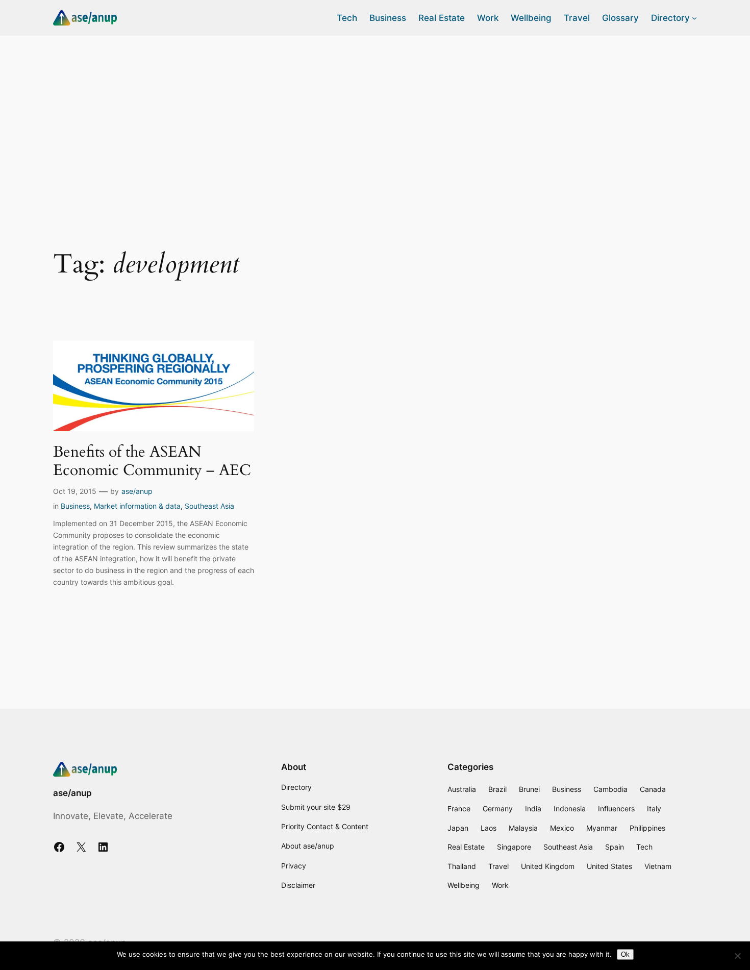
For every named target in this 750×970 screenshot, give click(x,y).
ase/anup (137, 491)
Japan (457, 828)
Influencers (616, 808)
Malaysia (523, 828)
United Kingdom (547, 866)
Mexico (562, 828)
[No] (737, 956)
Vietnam (657, 866)
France (458, 808)
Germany (498, 808)
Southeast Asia (209, 506)
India (533, 808)
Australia (461, 789)
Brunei (529, 789)
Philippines (647, 828)
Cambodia (610, 789)
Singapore (514, 846)
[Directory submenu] (694, 17)
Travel (498, 866)
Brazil (497, 789)
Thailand (461, 866)
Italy (654, 808)
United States (609, 866)
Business (75, 506)
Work (500, 885)
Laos (488, 828)
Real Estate (466, 846)
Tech (644, 846)
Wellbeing (463, 885)
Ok (625, 954)
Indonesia (570, 808)
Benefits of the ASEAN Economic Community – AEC (152, 461)
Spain (614, 846)
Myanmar (601, 828)
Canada (653, 789)
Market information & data (137, 506)
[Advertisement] (375, 116)
